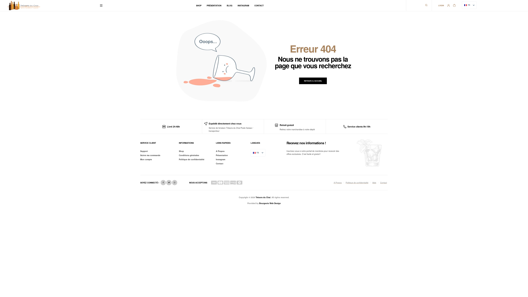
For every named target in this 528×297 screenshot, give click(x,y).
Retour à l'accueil (313, 81)
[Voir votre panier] (454, 5)
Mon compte (146, 159)
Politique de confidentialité (191, 159)
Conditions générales (189, 155)
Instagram (220, 159)
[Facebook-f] (163, 182)
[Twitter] (168, 182)
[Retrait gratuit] (276, 125)
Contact (219, 163)
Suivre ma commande (150, 155)
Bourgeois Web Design (270, 203)
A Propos (220, 151)
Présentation (222, 155)
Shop (181, 151)
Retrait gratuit (287, 125)
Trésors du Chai (263, 197)
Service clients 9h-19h (358, 126)
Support (144, 151)
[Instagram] (174, 182)
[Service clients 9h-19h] (344, 126)
